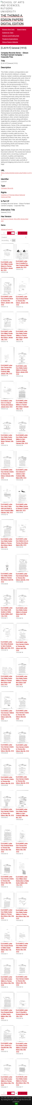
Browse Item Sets (8, 29)
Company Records (7, 188)
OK (16, 1104)
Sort (13, 240)
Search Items (21, 29)
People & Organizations (10, 39)
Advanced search (6, 229)
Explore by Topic (7, 33)
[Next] (16, 233)
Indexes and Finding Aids (10, 36)
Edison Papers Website (10, 42)
